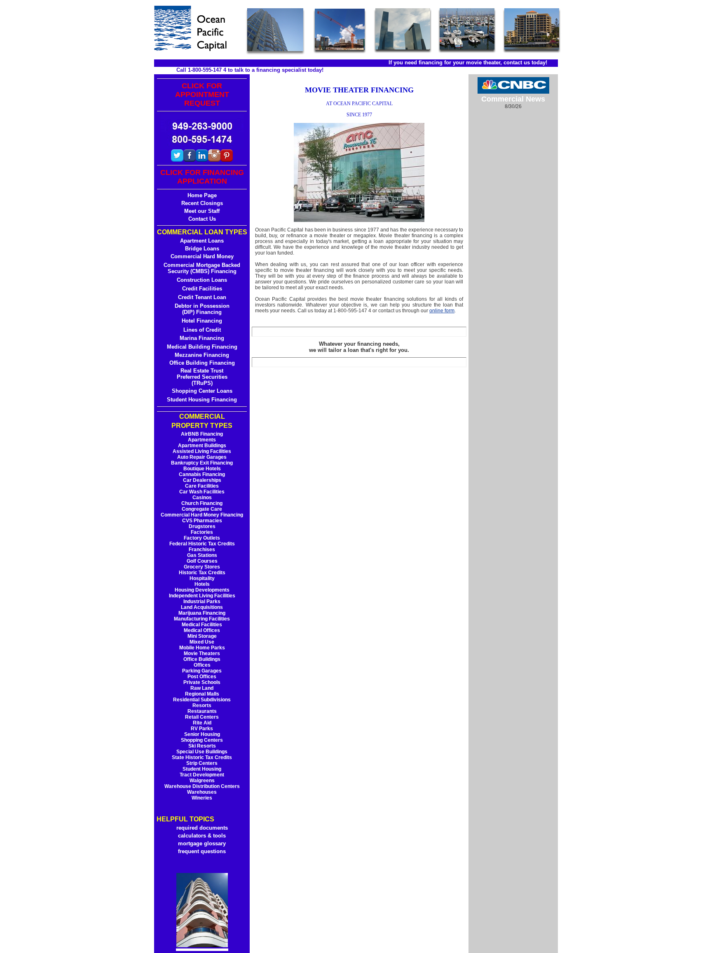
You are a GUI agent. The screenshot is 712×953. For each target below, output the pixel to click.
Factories (202, 532)
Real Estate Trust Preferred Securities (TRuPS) (202, 377)
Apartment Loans (202, 241)
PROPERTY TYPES (201, 425)
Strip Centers (202, 763)
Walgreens (202, 780)
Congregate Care (202, 509)
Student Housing (202, 769)
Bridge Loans (202, 248)
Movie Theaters (202, 653)
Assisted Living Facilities (202, 451)
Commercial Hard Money (202, 256)
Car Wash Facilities (202, 492)
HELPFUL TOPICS (185, 819)
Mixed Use (202, 642)
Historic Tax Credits (202, 573)
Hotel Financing (202, 321)
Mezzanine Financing (202, 355)
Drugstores (202, 526)
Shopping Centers (202, 740)
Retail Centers (202, 717)
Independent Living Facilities (202, 596)
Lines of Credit (202, 330)
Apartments (202, 440)
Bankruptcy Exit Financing (202, 463)
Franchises (202, 549)
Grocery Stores (202, 567)
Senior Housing (202, 734)
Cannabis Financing (202, 474)
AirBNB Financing (202, 434)
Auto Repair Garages (202, 457)
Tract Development (202, 775)
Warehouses (202, 792)
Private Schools (201, 682)
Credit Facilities (202, 288)
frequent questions (202, 851)
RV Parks (202, 728)
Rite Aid (202, 723)
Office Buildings (201, 659)
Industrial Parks (201, 601)
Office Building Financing (202, 363)
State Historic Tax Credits (202, 757)
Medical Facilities (202, 624)
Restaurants (202, 711)
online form (441, 311)
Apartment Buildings (202, 445)
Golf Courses (202, 561)
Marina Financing (202, 338)
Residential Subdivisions (202, 700)
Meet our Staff (202, 211)
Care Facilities (202, 486)
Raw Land (201, 688)
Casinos (202, 497)
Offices (202, 665)
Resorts (201, 705)
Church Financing (201, 503)
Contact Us (202, 219)
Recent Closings (202, 203)
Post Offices (201, 676)
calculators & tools (202, 836)
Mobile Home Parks (202, 648)
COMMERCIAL (202, 416)
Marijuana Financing (201, 613)
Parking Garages (202, 671)
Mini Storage (202, 636)
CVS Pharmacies (202, 521)
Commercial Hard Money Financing (202, 515)
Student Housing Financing (202, 399)
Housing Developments (202, 590)
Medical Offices (202, 630)
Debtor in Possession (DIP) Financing (202, 309)
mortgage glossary (202, 843)
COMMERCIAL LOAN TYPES (202, 232)
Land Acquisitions (202, 607)
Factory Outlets (202, 538)
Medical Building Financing (202, 347)
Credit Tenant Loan (202, 297)
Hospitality (202, 578)
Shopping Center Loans (202, 391)
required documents (202, 828)
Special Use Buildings (201, 752)
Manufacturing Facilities (202, 619)
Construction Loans (202, 280)
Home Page (202, 195)
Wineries (202, 798)
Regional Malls (202, 694)
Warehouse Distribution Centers (202, 786)
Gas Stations (202, 555)
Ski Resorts (202, 746)
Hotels (202, 584)
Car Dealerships (202, 480)
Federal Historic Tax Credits (202, 544)
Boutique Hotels (202, 469)
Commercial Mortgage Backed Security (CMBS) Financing (202, 268)
